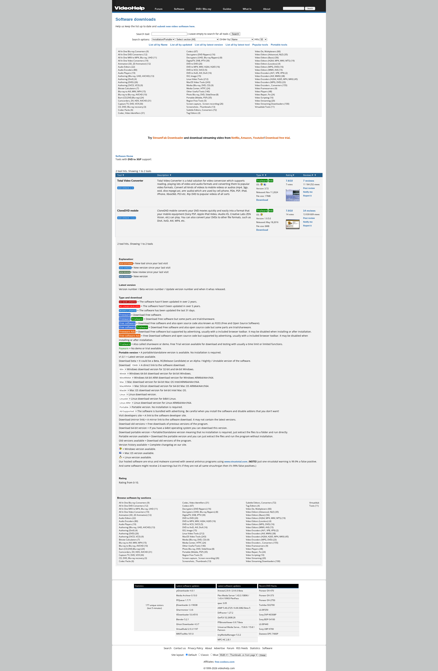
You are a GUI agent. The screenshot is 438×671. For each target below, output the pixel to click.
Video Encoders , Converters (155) (271, 85)
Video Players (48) (263, 91)
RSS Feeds (242, 648)
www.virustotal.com (235, 461)
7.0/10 (289, 210)
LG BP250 (263, 609)
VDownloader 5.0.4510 (187, 614)
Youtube (258, 138)
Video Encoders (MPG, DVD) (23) (270, 82)
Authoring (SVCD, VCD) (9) (130, 85)
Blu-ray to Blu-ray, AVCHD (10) (132, 94)
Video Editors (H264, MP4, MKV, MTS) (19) (275, 60)
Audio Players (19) (126, 73)
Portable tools (279, 44)
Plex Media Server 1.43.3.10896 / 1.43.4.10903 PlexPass (233, 597)
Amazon (246, 138)
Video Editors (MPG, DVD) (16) (269, 66)
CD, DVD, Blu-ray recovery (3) (132, 106)
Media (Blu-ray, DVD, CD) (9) (200, 85)
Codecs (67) (192, 51)
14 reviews (309, 210)
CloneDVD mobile (127, 210)
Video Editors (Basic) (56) (267, 57)
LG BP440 (263, 624)
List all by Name (158, 44)
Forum (158, 8)
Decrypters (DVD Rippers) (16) (200, 54)
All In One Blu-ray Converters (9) (133, 51)
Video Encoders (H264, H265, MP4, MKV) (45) (276, 79)
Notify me (308, 191)
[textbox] (169, 34)
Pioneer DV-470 (266, 590)
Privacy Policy (195, 648)
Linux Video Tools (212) (197, 79)
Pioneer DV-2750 (267, 600)
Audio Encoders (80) (127, 69)
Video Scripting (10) (264, 97)
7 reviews (308, 180)
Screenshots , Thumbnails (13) (200, 106)
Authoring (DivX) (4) (127, 79)
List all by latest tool (238, 44)
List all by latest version (209, 44)
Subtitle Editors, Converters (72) (201, 109)
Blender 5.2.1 (182, 619)
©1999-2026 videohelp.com (219, 668)
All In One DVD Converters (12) (132, 54)
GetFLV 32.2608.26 (226, 617)
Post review (309, 188)
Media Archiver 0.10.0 (186, 595)
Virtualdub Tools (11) (265, 106)
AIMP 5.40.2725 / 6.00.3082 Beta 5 (234, 607)
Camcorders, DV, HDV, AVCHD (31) (134, 100)
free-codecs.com (224, 661)
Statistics (255, 648)
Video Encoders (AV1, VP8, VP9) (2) (271, 73)
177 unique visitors (155, 605)
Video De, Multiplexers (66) (268, 51)
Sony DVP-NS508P (267, 614)
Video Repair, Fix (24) (265, 94)
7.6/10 (289, 180)
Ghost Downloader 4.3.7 (187, 624)
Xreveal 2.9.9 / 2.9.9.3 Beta (230, 590)
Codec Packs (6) (125, 109)
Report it (307, 195)
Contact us (180, 648)
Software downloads (135, 19)
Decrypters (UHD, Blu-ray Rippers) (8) (204, 57)
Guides (227, 8)
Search (168, 648)
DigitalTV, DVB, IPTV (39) (198, 60)
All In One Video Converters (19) (133, 60)
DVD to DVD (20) (194, 63)
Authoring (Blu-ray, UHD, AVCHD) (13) (136, 76)
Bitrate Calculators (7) (128, 88)
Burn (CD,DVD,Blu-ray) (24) (131, 97)
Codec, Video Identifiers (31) (131, 113)
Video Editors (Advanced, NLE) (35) (271, 54)
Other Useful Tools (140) (198, 91)
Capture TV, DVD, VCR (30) (130, 103)
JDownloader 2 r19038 (186, 605)
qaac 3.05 (222, 603)
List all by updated (181, 44)
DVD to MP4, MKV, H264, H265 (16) (203, 66)
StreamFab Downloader (168, 138)
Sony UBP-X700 (266, 629)
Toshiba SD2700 (267, 605)
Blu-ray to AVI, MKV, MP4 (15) (132, 91)
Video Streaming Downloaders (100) (272, 103)
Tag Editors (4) (193, 113)
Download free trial (277, 138)
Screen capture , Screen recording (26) (204, 103)
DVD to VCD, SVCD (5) (196, 69)
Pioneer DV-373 (266, 595)
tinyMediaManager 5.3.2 (229, 634)
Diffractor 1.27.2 (225, 612)
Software (179, 8)
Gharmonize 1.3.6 (184, 609)
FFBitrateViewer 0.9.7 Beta (230, 622)
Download (262, 199)
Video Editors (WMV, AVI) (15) (269, 69)
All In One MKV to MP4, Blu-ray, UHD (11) (137, 57)
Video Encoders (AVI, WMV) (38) (270, 76)
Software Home (124, 156)
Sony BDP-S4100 (267, 619)
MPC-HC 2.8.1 (224, 639)
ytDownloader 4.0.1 (185, 590)
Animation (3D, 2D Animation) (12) (134, 63)
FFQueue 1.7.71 (183, 600)
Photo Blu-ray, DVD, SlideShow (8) (202, 94)
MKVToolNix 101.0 (185, 633)
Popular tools (260, 44)
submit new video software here (176, 26)
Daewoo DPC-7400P (268, 633)
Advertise (219, 648)
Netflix (235, 138)
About (208, 648)
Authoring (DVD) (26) (128, 82)
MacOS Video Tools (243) (198, 82)
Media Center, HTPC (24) (198, 88)
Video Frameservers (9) (266, 88)
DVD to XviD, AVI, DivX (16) (199, 73)
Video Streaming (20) (265, 100)
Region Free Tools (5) (196, 100)
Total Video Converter (130, 180)
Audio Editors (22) (126, 66)
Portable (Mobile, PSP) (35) (199, 97)
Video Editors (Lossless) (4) (267, 63)
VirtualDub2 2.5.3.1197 (187, 629)
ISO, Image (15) (193, 76)
